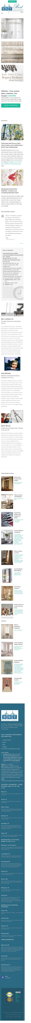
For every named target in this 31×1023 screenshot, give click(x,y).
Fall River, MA (5, 913)
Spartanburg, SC (5, 960)
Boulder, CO (4, 811)
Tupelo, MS (4, 951)
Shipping (4, 742)
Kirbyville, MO (5, 929)
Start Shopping (11, 104)
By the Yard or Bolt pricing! (9, 146)
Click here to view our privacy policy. (9, 293)
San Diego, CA (5, 818)
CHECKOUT (13, 1)
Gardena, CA (4, 921)
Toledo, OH (4, 906)
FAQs (3, 740)
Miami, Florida (5, 802)
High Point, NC (5, 940)
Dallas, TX (4, 787)
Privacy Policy (17, 1011)
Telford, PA (4, 890)
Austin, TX (4, 794)
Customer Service (6, 735)
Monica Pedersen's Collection (17, 622)
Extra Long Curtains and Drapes (17, 474)
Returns (4, 737)
